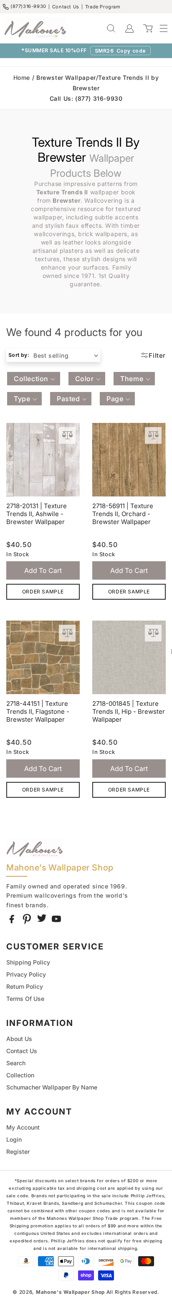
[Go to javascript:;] (67, 435)
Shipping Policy (28, 962)
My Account (23, 1127)
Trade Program (103, 7)
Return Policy (24, 986)
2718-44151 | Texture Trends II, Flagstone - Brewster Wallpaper (37, 711)
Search (15, 1062)
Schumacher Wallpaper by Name (51, 1087)
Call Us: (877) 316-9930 (86, 98)
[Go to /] (35, 28)
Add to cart (43, 570)
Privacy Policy (26, 974)
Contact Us (65, 7)
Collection (20, 1075)
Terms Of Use (25, 998)
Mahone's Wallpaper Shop (70, 1292)
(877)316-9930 (28, 6)
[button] (159, 28)
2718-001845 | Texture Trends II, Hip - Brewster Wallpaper (128, 711)
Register (18, 1151)
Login (14, 1139)
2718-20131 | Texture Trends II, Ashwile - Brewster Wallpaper (36, 514)
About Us (19, 1038)
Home (21, 77)
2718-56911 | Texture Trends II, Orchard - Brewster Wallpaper (122, 514)
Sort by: (18, 355)
